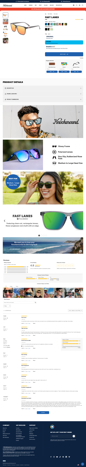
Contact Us (31, 437)
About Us (5, 428)
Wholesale (18, 430)
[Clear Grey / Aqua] (52, 24)
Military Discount (6, 433)
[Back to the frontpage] (45, 14)
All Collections (6, 437)
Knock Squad (19, 433)
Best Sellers (50, 13)
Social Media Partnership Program (20, 436)
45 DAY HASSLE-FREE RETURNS (33, 249)
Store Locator (32, 439)
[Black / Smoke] (46, 29)
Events (17, 440)
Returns (31, 431)
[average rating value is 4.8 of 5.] (78, 19)
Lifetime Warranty (33, 435)
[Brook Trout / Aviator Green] (66, 24)
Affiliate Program (19, 438)
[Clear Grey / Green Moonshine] (54, 24)
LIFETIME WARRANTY (15, 249)
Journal (4, 430)
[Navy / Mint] (46, 24)
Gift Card (5, 435)
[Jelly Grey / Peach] (57, 24)
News (4, 431)
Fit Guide (81, 57)
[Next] (38, 30)
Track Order (31, 430)
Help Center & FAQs (33, 428)
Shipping (31, 433)
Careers (17, 428)
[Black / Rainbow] (49, 29)
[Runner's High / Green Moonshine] (52, 29)
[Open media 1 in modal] (25, 28)
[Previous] (4, 220)
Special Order (19, 431)
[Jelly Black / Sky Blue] (49, 24)
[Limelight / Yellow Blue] (63, 24)
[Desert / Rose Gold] (60, 24)
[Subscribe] (74, 436)
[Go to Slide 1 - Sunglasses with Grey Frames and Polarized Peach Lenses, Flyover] (5, 15)
